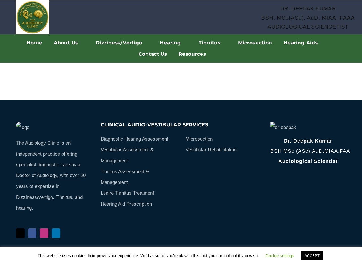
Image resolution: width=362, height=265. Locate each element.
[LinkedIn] (56, 233)
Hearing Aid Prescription (126, 204)
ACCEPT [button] (312, 256)
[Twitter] (20, 233)
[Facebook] (32, 233)
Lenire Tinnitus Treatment (127, 193)
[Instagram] (44, 233)
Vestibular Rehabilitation (211, 149)
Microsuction (199, 139)
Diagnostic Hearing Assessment (134, 139)
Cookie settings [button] (280, 255)
